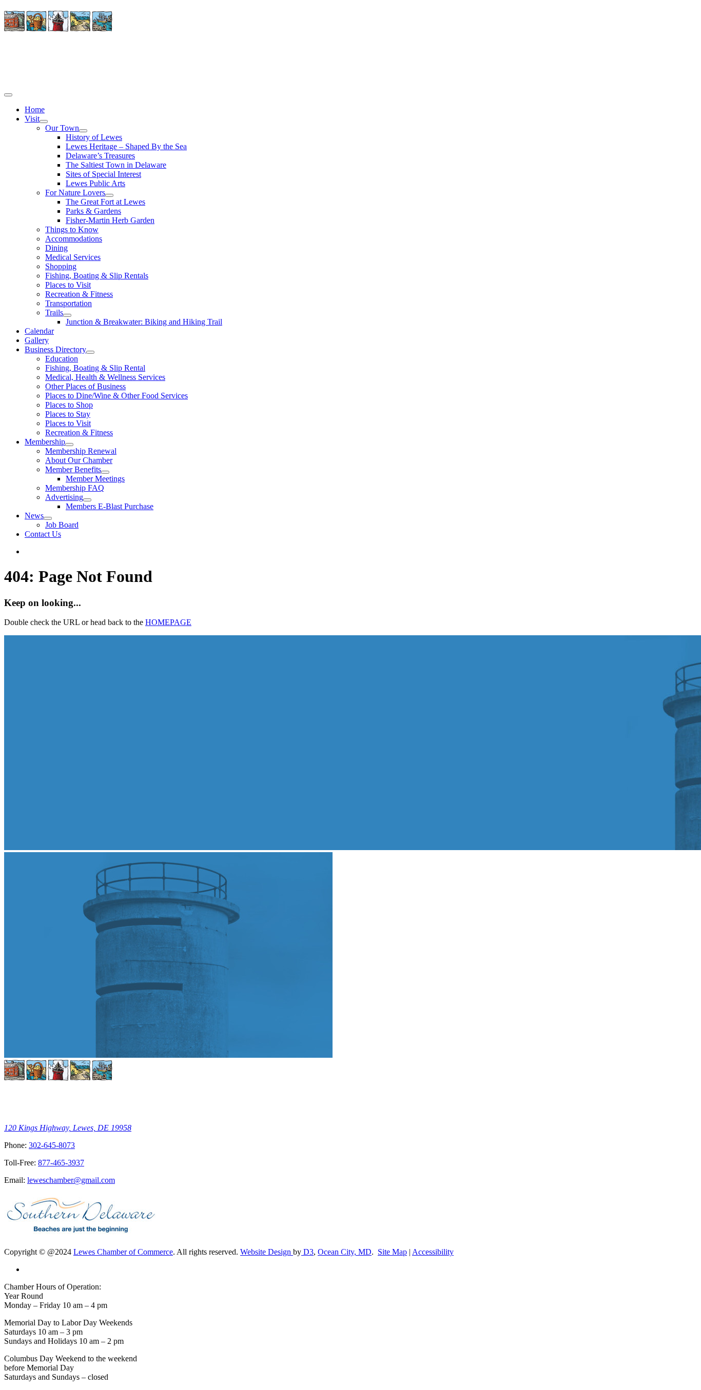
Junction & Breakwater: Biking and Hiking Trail (144, 321)
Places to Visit (68, 284)
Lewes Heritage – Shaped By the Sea (126, 146)
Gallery (37, 340)
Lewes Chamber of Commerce (123, 1251)
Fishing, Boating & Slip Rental (95, 368)
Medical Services (73, 257)
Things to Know (72, 229)
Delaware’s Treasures (100, 155)
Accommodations (73, 238)
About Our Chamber (78, 460)
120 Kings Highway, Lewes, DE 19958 (67, 1127)
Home (35, 109)
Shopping (60, 266)
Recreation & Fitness (79, 294)
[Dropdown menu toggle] (44, 121)
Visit (32, 118)
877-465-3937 (61, 1162)
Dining (56, 248)
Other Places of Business (85, 386)
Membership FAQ (74, 488)
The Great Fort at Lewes (105, 201)
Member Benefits (73, 469)
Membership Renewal (80, 451)
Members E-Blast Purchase (109, 506)
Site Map (392, 1251)
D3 (307, 1251)
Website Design (266, 1251)
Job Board (62, 524)
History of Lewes (94, 137)
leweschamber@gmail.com (71, 1180)
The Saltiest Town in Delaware (116, 164)
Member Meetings (95, 478)
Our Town (62, 128)
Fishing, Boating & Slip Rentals (96, 275)
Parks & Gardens (93, 211)
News (34, 515)
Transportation (68, 303)
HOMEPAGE (168, 622)
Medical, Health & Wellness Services (105, 377)
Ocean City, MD (345, 1251)
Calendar (39, 331)
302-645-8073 (52, 1145)
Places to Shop (69, 404)
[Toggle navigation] (8, 94)
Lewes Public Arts (95, 183)
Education (61, 358)
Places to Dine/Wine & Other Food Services (116, 395)
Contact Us (43, 534)
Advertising (64, 497)
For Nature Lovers (75, 192)
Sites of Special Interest (103, 174)
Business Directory (55, 349)
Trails (54, 312)
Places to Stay (67, 414)
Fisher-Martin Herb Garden (110, 220)
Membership (45, 441)
